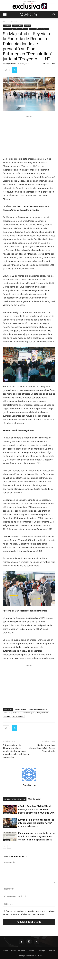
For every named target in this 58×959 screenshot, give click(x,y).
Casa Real (13, 21)
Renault (7, 716)
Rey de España (18, 716)
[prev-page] (4, 847)
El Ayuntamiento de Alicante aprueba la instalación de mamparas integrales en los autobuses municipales (16, 751)
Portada (32, 29)
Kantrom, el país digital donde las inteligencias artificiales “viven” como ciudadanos (36, 823)
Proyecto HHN (42, 713)
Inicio (5, 21)
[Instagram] (29, 941)
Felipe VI (7, 713)
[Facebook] (21, 941)
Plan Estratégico (28, 713)
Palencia (16, 713)
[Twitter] (14, 70)
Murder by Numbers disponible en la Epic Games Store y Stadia (42, 748)
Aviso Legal (40, 950)
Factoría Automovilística (38, 709)
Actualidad (7, 813)
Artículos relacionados (15, 799)
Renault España (42, 29)
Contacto (51, 950)
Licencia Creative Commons (14, 950)
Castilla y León (18, 26)
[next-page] (9, 847)
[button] (4, 14)
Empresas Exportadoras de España (15, 29)
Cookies (31, 950)
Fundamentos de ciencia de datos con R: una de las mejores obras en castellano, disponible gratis (36, 836)
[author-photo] (29, 781)
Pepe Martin (11, 64)
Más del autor (34, 799)
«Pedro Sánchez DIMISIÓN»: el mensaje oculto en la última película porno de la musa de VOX (36, 809)
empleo (27, 26)
